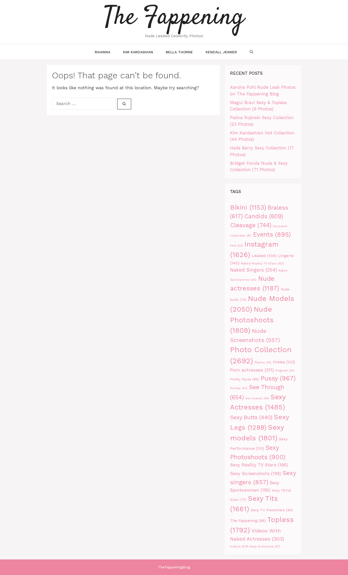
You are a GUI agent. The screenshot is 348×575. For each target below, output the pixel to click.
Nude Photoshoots (252, 320)
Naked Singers (253, 270)
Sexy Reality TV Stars (259, 464)
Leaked (264, 255)
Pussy (278, 378)
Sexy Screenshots (255, 473)
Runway (238, 388)
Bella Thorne (179, 52)
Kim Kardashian (138, 52)
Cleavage (250, 225)
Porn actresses (252, 370)
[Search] (124, 104)
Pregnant (285, 370)
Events (272, 234)
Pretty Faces (244, 379)
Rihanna (102, 52)
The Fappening (248, 521)
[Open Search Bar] (251, 52)
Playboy (263, 362)
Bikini (248, 207)
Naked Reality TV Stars (262, 263)
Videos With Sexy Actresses (255, 546)
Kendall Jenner (221, 52)
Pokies (284, 362)
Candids (263, 216)
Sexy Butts (251, 417)
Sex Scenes (257, 398)
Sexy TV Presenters (272, 510)
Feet (236, 245)
